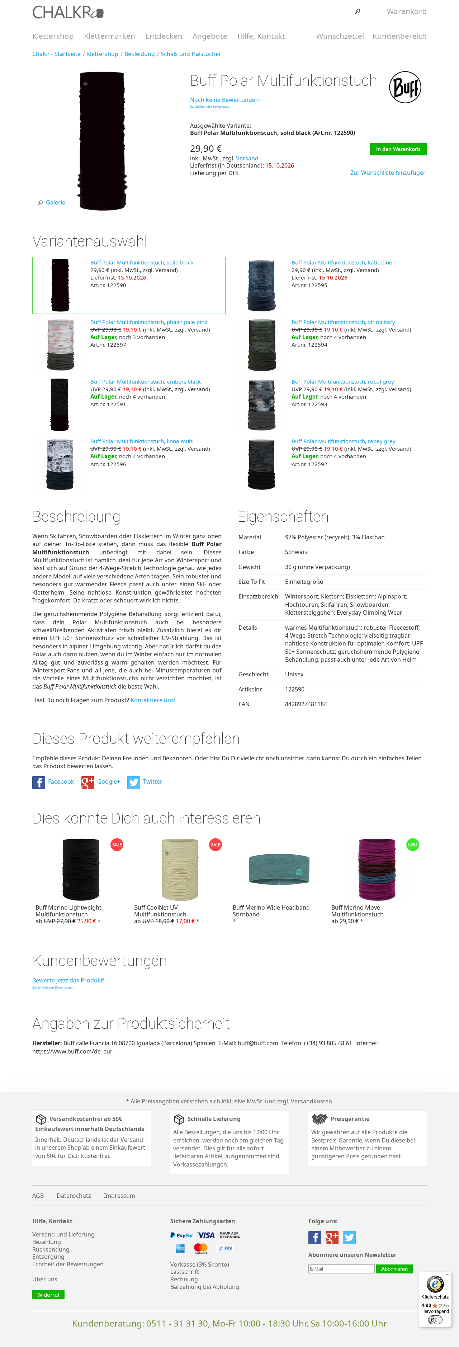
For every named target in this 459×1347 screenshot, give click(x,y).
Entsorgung (48, 1257)
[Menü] (447, 1276)
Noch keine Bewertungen (224, 100)
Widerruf (48, 1294)
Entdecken (164, 36)
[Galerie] (103, 211)
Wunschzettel (340, 36)
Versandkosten (311, 1101)
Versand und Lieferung (63, 1234)
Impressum (119, 1196)
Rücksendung (51, 1249)
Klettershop (53, 36)
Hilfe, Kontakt (261, 36)
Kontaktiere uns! (153, 700)
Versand (247, 158)
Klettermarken (109, 36)
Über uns (44, 1279)
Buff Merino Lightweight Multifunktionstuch (68, 914)
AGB (38, 1196)
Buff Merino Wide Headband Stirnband (271, 914)
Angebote (210, 36)
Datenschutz (74, 1196)
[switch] (435, 1319)
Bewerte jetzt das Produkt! (68, 980)
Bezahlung (46, 1242)
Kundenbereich (400, 36)
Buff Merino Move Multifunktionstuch (357, 914)
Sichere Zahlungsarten (202, 1221)
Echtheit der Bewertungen (68, 1264)
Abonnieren (394, 1269)
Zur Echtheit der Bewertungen (210, 106)
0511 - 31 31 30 (177, 1323)
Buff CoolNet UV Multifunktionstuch (166, 914)
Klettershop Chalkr (68, 12)
